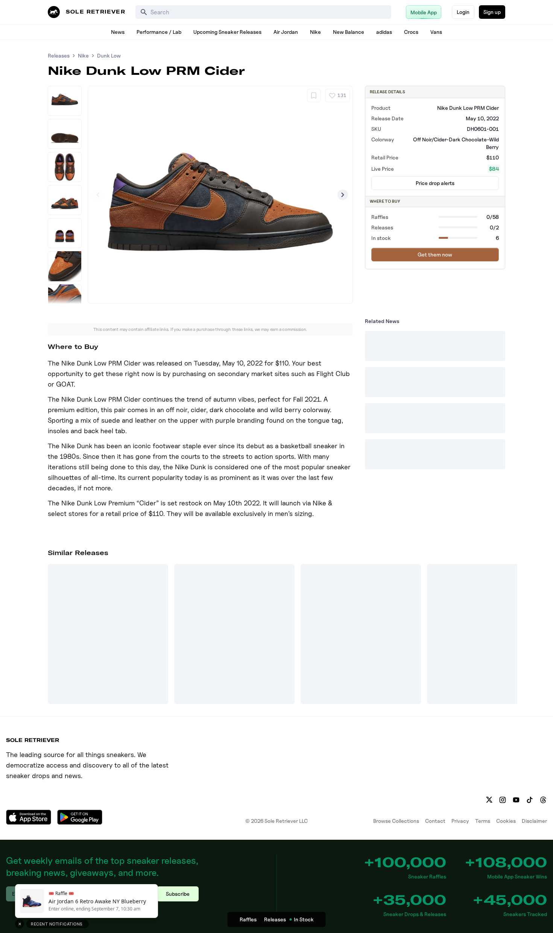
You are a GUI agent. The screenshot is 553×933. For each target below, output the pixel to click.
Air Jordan (285, 32)
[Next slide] (342, 195)
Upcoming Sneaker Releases (227, 32)
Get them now (435, 254)
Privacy (460, 821)
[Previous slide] (98, 195)
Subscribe (178, 894)
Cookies (506, 821)
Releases (59, 55)
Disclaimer (534, 821)
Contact (435, 821)
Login (463, 12)
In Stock (304, 919)
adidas (384, 32)
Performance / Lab (159, 32)
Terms (482, 821)
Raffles (248, 919)
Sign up (492, 12)
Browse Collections (396, 821)
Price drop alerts (435, 183)
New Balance (348, 32)
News (118, 32)
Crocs (411, 32)
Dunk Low (109, 55)
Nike (315, 32)
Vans (436, 32)
